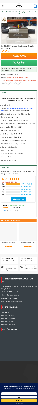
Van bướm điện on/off (8, 242)
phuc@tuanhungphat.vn (14, 295)
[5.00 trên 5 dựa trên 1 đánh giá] (19, 51)
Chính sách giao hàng (8, 324)
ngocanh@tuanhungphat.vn (14, 301)
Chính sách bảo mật (7, 315)
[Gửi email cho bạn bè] (13, 83)
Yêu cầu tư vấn (19, 56)
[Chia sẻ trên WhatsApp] (3, 83)
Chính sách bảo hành (7, 321)
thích (10, 210)
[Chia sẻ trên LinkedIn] (19, 83)
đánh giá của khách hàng (9, 182)
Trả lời (4, 210)
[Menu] (2, 6)
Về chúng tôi (5, 312)
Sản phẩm (12, 12)
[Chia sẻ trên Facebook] (6, 83)
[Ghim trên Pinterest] (16, 83)
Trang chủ (5, 12)
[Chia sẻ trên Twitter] (9, 83)
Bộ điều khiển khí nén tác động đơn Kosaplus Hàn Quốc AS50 (20, 80)
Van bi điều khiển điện (27, 242)
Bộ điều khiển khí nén (12, 77)
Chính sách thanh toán (8, 318)
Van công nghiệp (20, 12)
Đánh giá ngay (18, 199)
